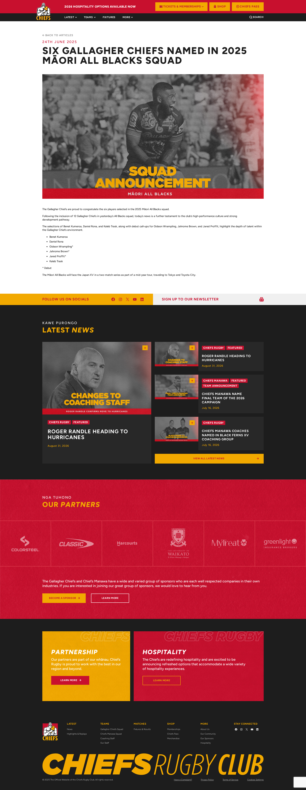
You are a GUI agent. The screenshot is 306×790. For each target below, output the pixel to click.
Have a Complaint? (183, 779)
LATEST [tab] (69, 17)
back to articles (59, 35)
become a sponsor (62, 598)
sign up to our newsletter (190, 299)
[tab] (109, 17)
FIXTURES (109, 17)
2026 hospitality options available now (100, 6)
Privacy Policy (207, 779)
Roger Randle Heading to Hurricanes (88, 434)
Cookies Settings (255, 779)
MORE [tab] (126, 17)
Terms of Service (230, 779)
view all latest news (209, 458)
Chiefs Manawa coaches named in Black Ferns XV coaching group (225, 435)
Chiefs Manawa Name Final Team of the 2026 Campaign (223, 398)
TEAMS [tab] (88, 17)
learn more (110, 598)
